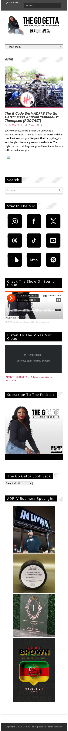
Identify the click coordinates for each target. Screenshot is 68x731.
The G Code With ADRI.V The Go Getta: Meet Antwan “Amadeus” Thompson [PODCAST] (32, 117)
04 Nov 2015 (15, 125)
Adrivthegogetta (40, 376)
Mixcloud (11, 380)
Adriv (31, 125)
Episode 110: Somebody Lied (36, 322)
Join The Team (13, 2)
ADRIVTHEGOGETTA (16, 376)
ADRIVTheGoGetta (13, 322)
